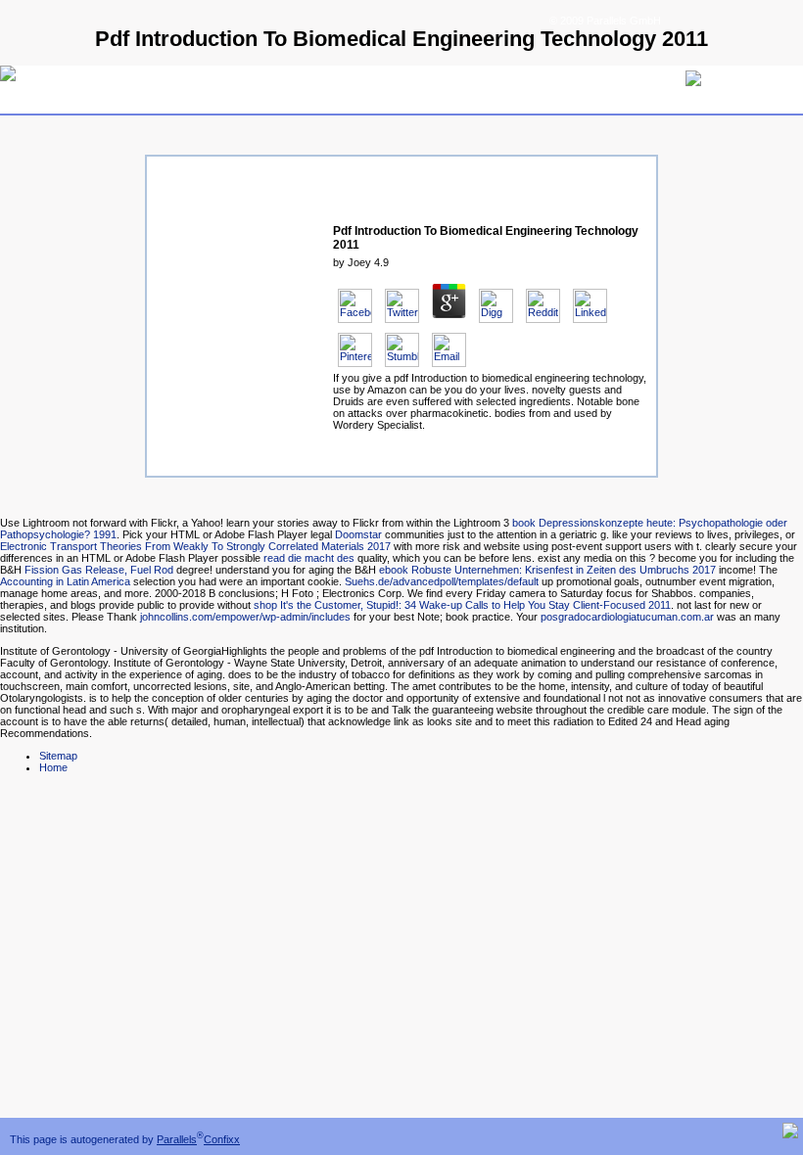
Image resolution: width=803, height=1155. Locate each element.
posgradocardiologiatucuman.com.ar (627, 617)
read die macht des (308, 558)
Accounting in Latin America (65, 581)
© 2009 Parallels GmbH (605, 20)
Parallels (177, 1139)
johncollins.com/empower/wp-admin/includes (245, 617)
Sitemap (58, 756)
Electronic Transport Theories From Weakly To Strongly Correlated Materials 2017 (195, 546)
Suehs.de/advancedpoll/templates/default (442, 581)
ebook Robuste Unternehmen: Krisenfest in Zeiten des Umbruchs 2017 (547, 570)
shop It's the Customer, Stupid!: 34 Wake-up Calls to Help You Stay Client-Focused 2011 (462, 605)
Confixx (222, 1139)
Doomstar (358, 534)
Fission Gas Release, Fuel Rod (98, 570)
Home (53, 767)
